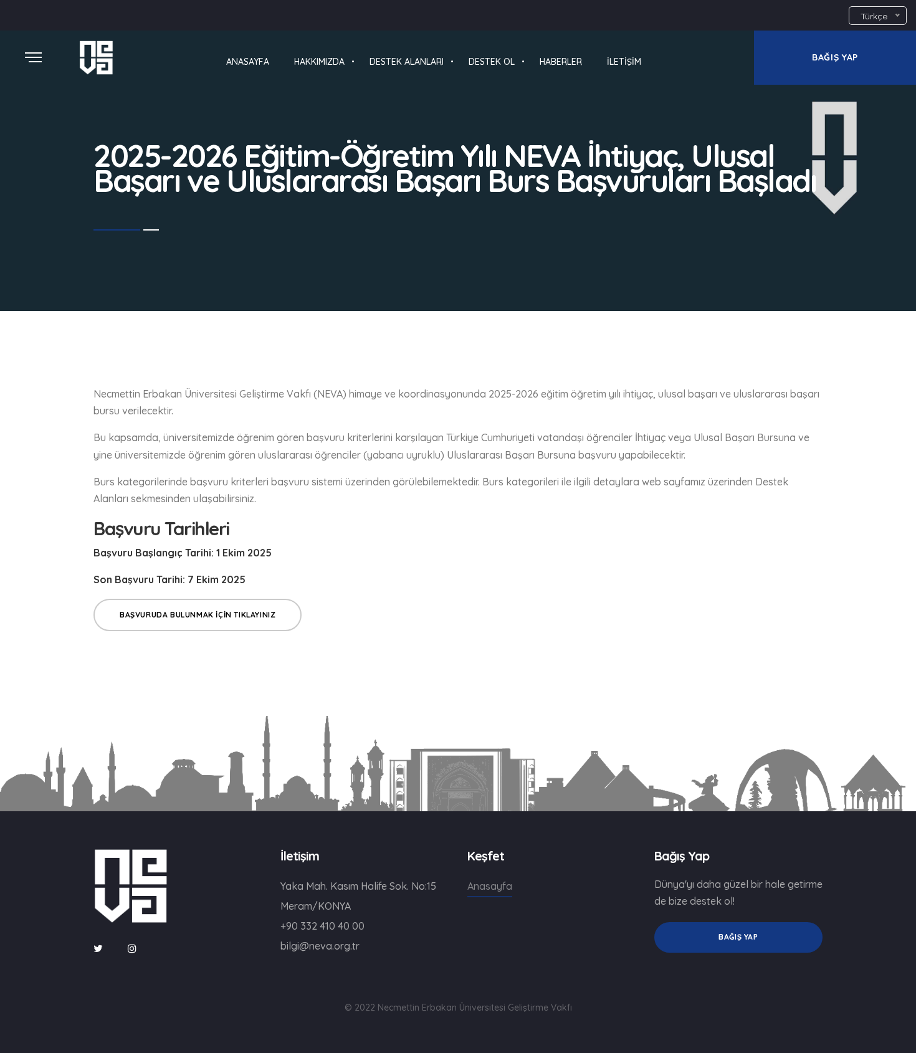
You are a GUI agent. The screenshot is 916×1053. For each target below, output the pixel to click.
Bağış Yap (738, 936)
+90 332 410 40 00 (322, 926)
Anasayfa (489, 886)
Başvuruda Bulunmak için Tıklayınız (197, 614)
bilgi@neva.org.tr (320, 946)
